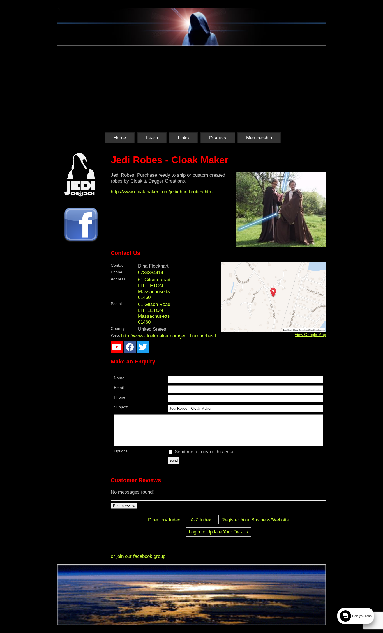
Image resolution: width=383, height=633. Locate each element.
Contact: (118, 265)
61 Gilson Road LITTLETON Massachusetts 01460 (154, 313)
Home (120, 138)
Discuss (217, 138)
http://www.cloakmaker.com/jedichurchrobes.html (162, 191)
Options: (121, 451)
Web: (115, 335)
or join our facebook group (138, 556)
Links (183, 138)
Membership (259, 138)
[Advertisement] (191, 88)
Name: (120, 378)
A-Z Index (201, 519)
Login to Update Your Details (218, 532)
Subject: (121, 407)
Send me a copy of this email (204, 451)
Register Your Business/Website (255, 519)
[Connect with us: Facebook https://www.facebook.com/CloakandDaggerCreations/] (130, 348)
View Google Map (310, 334)
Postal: (117, 303)
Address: (118, 279)
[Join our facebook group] (81, 225)
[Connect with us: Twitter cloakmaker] (143, 348)
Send (173, 460)
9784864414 (150, 272)
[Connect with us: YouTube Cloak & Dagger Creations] (117, 348)
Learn (152, 138)
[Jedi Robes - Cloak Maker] (281, 245)
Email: (119, 387)
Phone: (117, 272)
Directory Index (164, 519)
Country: (118, 328)
